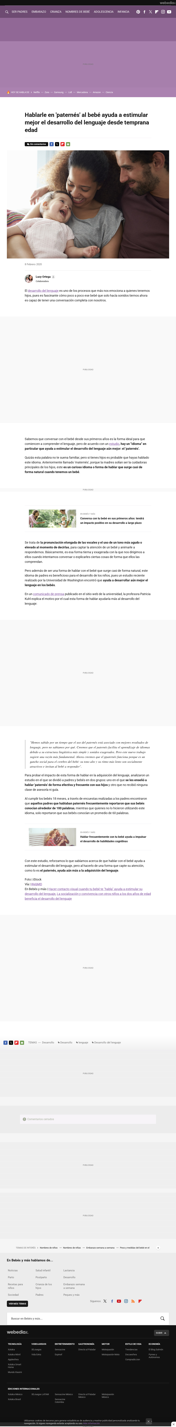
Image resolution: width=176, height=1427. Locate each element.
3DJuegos (36, 1349)
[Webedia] (168, 3)
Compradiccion (132, 1359)
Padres (39, 1294)
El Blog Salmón (156, 1349)
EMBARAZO (39, 11)
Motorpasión (108, 1349)
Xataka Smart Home (14, 1365)
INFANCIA (123, 11)
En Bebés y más (87, 514)
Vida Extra (36, 1354)
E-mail (68, 144)
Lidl (70, 92)
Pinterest (138, 12)
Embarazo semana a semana (100, 1247)
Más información (91, 1423)
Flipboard (157, 12)
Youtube (169, 12)
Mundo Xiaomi (15, 1372)
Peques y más (71, 1294)
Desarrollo (48, 1042)
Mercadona (82, 92)
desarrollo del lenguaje (43, 290)
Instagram (163, 12)
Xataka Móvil (14, 1354)
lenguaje (83, 1042)
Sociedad (13, 1294)
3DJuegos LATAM (40, 1394)
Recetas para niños (15, 1286)
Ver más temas (17, 1303)
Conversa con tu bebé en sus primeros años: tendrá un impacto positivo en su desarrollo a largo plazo (112, 521)
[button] (45, 277)
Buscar (163, 1319)
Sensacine (60, 1349)
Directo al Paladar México (87, 1395)
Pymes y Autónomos (154, 1356)
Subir (159, 1333)
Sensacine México (64, 1394)
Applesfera (13, 1359)
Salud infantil (43, 1270)
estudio (114, 444)
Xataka (11, 1349)
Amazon (97, 92)
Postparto (41, 1277)
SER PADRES (20, 11)
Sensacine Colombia (60, 1400)
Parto (11, 1277)
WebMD (36, 884)
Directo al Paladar (87, 1349)
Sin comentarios (38, 144)
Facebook (144, 12)
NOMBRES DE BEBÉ (77, 11)
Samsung (58, 92)
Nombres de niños (49, 1247)
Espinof (58, 1354)
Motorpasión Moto (110, 1354)
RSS (133, 1300)
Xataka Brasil (14, 1399)
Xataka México (15, 1394)
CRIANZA (55, 11)
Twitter (150, 12)
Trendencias (131, 1349)
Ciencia (109, 92)
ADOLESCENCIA (103, 11)
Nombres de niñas (72, 1247)
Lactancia (69, 1270)
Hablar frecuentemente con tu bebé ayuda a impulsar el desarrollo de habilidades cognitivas (113, 839)
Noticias (13, 1270)
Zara (47, 92)
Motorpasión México (108, 1395)
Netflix (37, 92)
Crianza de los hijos (44, 1286)
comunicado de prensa (48, 594)
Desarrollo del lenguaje (107, 1042)
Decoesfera (131, 1354)
